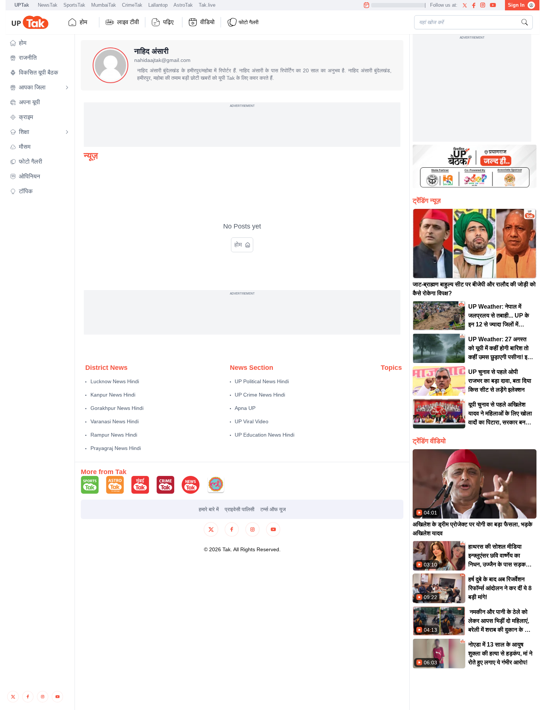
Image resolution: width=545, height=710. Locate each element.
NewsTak (47, 5)
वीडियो (207, 22)
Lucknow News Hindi (114, 381)
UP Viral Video (251, 421)
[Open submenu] (67, 87)
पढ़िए (168, 22)
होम (83, 22)
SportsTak (74, 5)
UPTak (21, 5)
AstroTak (183, 5)
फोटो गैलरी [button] (248, 22)
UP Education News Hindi (264, 435)
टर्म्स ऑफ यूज (273, 509)
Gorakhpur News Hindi (116, 408)
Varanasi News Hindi (114, 421)
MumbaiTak (103, 5)
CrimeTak (132, 5)
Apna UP (245, 408)
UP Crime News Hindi (260, 395)
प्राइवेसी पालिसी (239, 509)
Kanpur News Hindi (112, 395)
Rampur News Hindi (113, 435)
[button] (39, 43)
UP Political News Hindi (262, 381)
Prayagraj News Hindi (115, 448)
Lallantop (158, 5)
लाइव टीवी (128, 22)
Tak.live (207, 5)
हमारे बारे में (209, 509)
